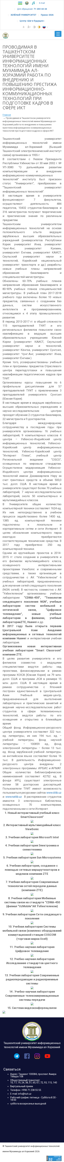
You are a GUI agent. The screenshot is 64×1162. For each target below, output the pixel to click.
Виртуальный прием (21, 1086)
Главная (7, 115)
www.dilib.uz (53, 792)
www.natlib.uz (13, 796)
